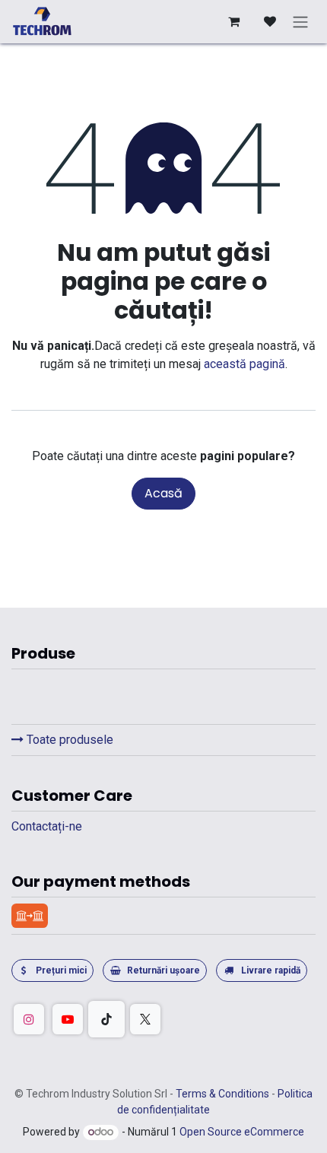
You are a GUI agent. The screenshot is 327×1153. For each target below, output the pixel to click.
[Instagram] (29, 1019)
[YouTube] (67, 1019)
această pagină (244, 364)
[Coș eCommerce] (233, 21)
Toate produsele (68, 739)
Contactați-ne (46, 826)
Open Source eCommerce (241, 1132)
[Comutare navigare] (300, 21)
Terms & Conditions (223, 1094)
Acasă (163, 493)
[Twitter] (145, 1019)
